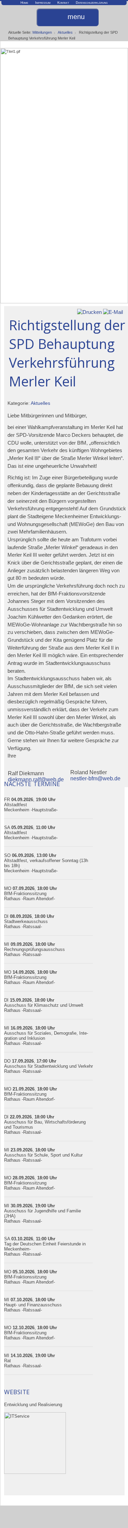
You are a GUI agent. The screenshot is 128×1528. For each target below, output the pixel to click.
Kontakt (63, 2)
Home (24, 2)
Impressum (43, 2)
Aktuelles (65, 32)
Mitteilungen (42, 32)
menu (76, 17)
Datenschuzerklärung (92, 2)
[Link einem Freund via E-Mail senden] (113, 312)
